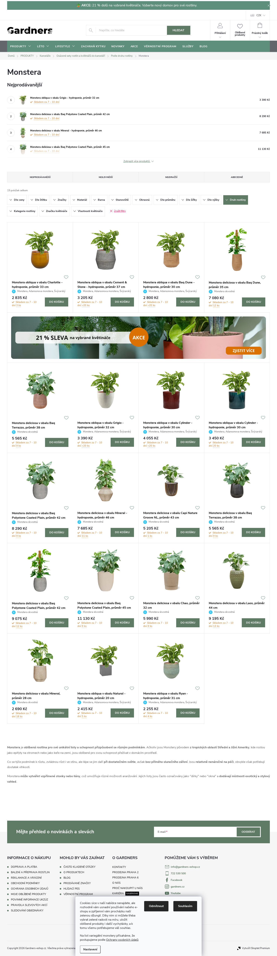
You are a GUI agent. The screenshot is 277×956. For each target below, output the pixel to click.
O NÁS (116, 883)
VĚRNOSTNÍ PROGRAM (78, 894)
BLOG (67, 877)
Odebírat (248, 832)
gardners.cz (177, 886)
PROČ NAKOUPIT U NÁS (127, 888)
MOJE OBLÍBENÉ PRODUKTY (28, 894)
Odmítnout (156, 906)
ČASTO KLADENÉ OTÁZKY (79, 866)
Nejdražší (171, 177)
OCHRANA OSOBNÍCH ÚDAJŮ (29, 888)
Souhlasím (185, 906)
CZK (258, 15)
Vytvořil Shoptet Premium (256, 948)
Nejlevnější (106, 177)
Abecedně (237, 177)
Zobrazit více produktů (137, 161)
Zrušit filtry (120, 211)
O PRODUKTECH (74, 872)
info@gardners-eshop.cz (185, 867)
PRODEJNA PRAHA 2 (125, 872)
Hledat (178, 30)
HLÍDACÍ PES (72, 888)
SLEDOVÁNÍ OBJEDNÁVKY (27, 910)
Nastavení (90, 949)
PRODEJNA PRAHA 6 (125, 877)
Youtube (176, 893)
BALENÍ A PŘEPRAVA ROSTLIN (30, 872)
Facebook (176, 880)
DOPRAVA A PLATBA (24, 867)
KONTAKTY (119, 867)
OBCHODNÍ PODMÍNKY (25, 883)
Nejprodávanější (40, 177)
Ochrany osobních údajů (122, 940)
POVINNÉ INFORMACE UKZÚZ (29, 899)
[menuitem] (20, 46)
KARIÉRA (118, 893)
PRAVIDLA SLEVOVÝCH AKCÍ (29, 905)
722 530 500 (178, 873)
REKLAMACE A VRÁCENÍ (26, 878)
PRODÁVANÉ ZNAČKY (77, 883)
